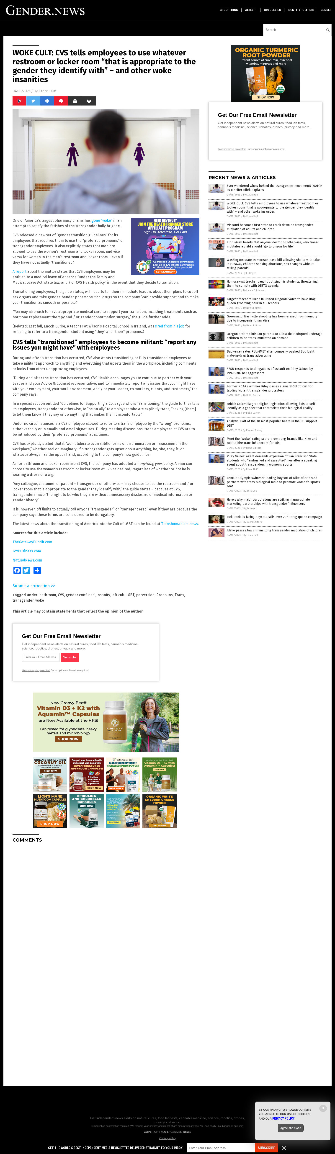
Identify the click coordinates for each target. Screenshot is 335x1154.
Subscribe (266, 1148)
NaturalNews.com (27, 560)
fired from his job (169, 326)
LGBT (130, 595)
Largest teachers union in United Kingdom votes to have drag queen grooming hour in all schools (271, 301)
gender (326, 10)
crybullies (272, 10)
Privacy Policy (167, 1138)
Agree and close (290, 1128)
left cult (118, 595)
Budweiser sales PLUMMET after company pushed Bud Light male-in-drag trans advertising (270, 354)
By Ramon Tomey (252, 430)
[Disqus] (106, 903)
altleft (251, 10)
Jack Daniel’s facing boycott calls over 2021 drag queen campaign (274, 517)
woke (39, 600)
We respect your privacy (144, 1126)
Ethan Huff (47, 91)
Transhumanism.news (179, 524)
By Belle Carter (251, 395)
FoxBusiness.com (27, 551)
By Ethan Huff (250, 194)
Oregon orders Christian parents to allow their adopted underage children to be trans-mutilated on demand (274, 336)
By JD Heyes (249, 273)
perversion (145, 595)
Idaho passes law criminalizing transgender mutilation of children (274, 530)
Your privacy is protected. (36, 670)
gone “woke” (102, 220)
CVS (61, 595)
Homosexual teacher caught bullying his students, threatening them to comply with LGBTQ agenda (272, 284)
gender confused (80, 595)
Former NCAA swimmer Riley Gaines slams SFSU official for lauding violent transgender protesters (270, 388)
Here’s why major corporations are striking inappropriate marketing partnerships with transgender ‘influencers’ (268, 502)
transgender (23, 600)
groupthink (229, 10)
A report (19, 271)
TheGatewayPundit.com (32, 542)
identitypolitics (301, 10)
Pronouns (164, 595)
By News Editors (252, 308)
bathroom (47, 595)
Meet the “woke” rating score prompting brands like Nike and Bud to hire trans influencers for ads (272, 441)
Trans (179, 595)
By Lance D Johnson (254, 290)
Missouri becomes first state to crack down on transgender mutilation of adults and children (270, 227)
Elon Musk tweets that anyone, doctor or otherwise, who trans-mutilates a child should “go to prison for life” (273, 244)
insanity (103, 595)
